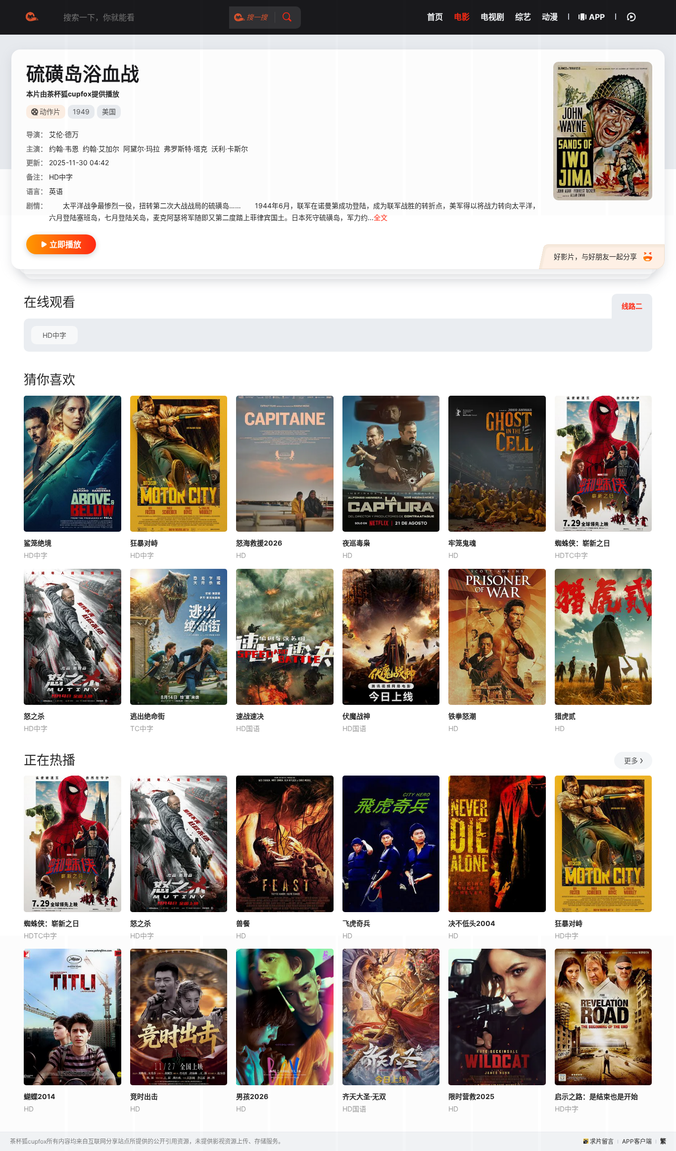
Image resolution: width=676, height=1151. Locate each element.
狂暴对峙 (144, 543)
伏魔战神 (356, 716)
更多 (631, 760)
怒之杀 (34, 716)
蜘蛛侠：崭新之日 (582, 543)
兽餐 (243, 923)
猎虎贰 (565, 716)
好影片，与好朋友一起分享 (595, 256)
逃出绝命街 (147, 716)
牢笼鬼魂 (462, 543)
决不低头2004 (471, 923)
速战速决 (250, 716)
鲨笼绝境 (37, 543)
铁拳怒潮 (462, 716)
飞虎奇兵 (356, 923)
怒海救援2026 (259, 543)
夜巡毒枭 (356, 543)
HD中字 (54, 335)
